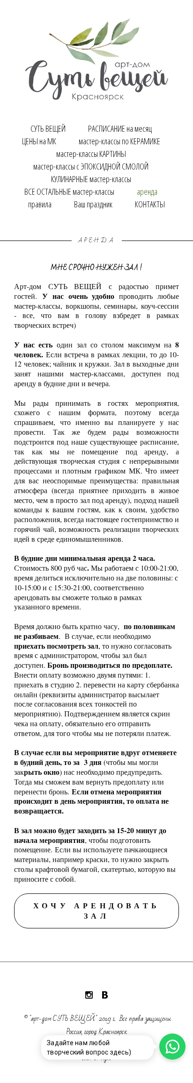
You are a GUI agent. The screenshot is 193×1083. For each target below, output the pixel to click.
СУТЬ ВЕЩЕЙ (48, 128)
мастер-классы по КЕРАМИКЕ (119, 141)
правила (40, 204)
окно (51, 771)
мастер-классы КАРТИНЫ (91, 153)
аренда (147, 191)
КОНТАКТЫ (150, 204)
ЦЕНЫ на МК (39, 141)
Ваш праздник (93, 204)
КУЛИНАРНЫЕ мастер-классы (91, 178)
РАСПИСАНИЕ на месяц (120, 128)
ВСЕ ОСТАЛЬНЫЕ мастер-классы (69, 191)
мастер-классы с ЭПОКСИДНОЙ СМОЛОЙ (90, 166)
